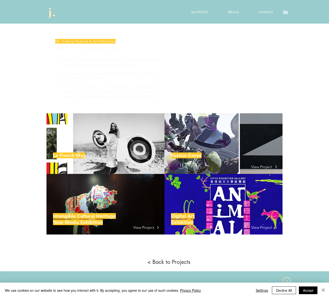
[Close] (323, 290)
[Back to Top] (287, 281)
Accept (308, 290)
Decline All (284, 290)
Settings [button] (262, 290)
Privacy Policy (190, 290)
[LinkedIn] (286, 12)
